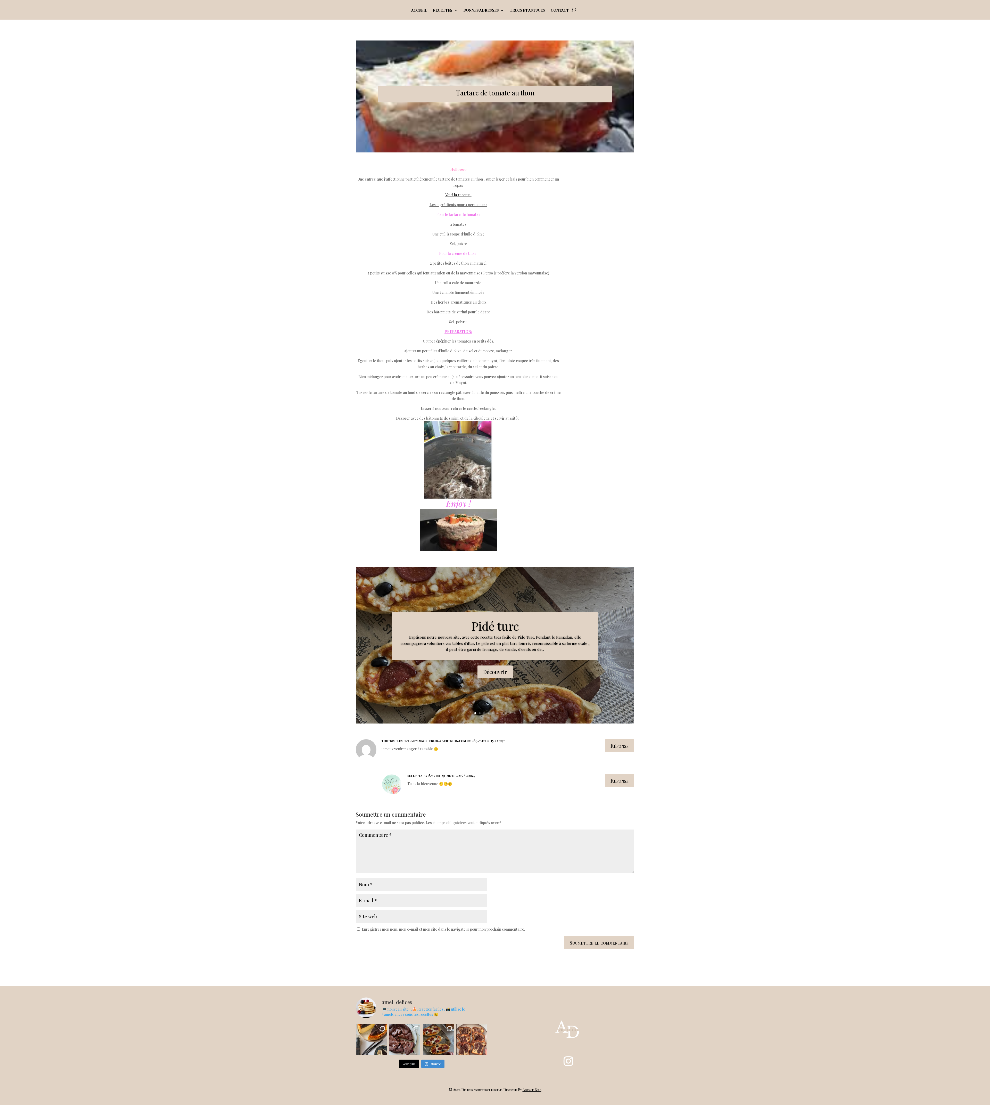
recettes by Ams (421, 775)
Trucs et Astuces (527, 11)
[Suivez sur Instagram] (568, 1061)
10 (515, 713)
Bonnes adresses (481, 11)
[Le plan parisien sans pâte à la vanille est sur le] (371, 1039)
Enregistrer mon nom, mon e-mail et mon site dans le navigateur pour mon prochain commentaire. (443, 929)
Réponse (619, 745)
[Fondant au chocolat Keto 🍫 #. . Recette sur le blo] (404, 1039)
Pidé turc (495, 626)
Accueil (419, 11)
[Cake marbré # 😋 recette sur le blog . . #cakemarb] (471, 1039)
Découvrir (495, 671)
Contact (560, 11)
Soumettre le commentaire (599, 942)
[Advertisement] (605, 243)
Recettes (442, 11)
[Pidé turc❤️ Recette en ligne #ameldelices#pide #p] (438, 1039)
